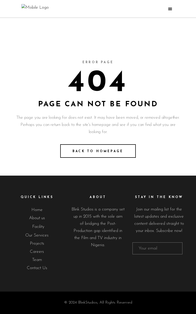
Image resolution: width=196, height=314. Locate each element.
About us (37, 218)
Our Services (36, 235)
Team (37, 260)
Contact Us (37, 268)
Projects (37, 243)
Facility (38, 227)
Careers (37, 252)
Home (37, 210)
